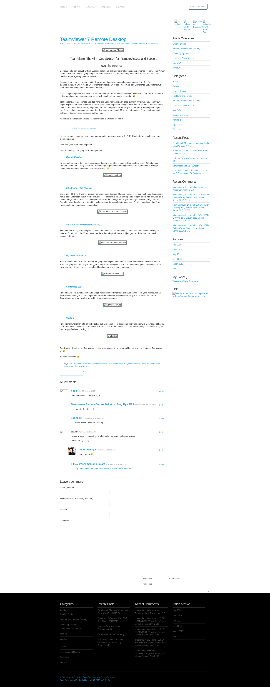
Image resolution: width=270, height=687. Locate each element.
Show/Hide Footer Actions (205, 571)
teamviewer (69, 366)
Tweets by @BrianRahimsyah (185, 281)
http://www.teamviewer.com (84, 127)
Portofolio (176, 120)
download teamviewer (98, 363)
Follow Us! (66, 589)
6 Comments (153, 43)
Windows (141, 43)
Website (63, 509)
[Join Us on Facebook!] (195, 22)
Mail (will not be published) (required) (76, 499)
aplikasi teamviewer (78, 363)
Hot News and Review (105, 43)
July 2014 (176, 245)
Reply (161, 391)
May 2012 (176, 269)
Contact (120, 6)
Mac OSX (176, 63)
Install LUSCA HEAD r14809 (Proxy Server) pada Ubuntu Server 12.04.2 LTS (190, 197)
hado (74, 390)
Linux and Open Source (183, 58)
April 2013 (177, 259)
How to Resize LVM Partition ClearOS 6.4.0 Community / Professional (110, 642)
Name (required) (67, 487)
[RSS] (205, 22)
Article (76, 6)
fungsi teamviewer (132, 363)
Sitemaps (105, 6)
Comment (64, 521)
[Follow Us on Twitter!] (186, 22)
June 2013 (177, 249)
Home (63, 6)
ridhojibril (76, 418)
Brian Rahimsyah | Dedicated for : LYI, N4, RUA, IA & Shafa (85, 680)
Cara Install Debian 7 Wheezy (185, 166)
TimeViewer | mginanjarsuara (88, 464)
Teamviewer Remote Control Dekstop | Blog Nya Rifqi (102, 404)
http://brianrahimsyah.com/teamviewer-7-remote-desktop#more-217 (105, 468)
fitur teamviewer (116, 363)
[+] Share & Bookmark (71, 373)
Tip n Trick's (178, 124)
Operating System (180, 53)
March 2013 (177, 264)
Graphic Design (179, 44)
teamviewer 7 (81, 366)
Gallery (90, 6)
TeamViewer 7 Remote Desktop (93, 39)
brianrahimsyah (82, 43)
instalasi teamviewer (151, 363)
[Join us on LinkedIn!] (177, 22)
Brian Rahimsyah (90, 677)
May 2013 (176, 254)
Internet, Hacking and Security (126, 43)
